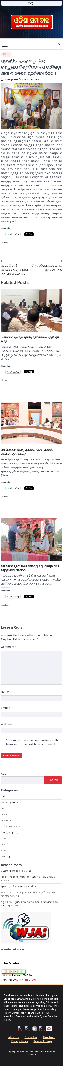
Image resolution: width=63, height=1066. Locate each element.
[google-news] (49, 1030)
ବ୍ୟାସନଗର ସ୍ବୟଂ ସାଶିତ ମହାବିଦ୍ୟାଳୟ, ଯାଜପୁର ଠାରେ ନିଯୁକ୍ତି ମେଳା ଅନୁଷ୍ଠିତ (30, 568)
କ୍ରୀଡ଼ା (4, 814)
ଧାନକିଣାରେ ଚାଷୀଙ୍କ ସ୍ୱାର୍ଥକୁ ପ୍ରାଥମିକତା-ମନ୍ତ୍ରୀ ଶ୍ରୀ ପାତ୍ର (30, 339)
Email (5, 708)
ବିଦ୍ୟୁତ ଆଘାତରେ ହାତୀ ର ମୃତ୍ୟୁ (16, 871)
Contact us (31, 1037)
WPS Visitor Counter (26, 979)
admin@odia (11, 79)
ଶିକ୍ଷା (3, 850)
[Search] (59, 44)
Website (6, 724)
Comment (8, 647)
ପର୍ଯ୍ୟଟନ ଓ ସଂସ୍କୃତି (10, 826)
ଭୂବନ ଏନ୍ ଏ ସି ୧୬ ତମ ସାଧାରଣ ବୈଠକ (19, 886)
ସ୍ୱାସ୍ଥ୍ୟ (5, 856)
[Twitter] (27, 1030)
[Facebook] (20, 1030)
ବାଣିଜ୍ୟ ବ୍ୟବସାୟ (10, 832)
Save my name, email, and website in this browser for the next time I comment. (33, 742)
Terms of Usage (43, 1041)
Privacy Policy (19, 1041)
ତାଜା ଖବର (6, 820)
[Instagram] (42, 1030)
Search (5, 774)
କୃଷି (2, 808)
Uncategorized (9, 802)
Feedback (49, 1037)
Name (6, 692)
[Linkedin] (34, 1030)
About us (13, 1037)
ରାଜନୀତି (4, 844)
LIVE (3, 796)
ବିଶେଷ (6, 54)
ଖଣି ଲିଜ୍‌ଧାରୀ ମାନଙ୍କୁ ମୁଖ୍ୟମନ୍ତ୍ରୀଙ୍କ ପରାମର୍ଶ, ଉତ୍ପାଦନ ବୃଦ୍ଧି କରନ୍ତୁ (27, 451)
